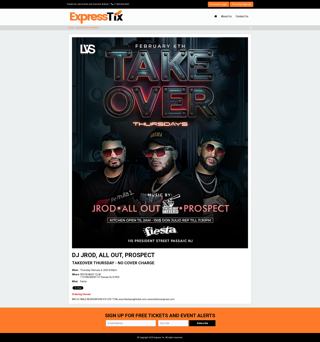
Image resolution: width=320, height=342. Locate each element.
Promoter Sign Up (241, 4)
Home (71, 28)
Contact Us (242, 16)
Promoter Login (218, 4)
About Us (226, 16)
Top (313, 325)
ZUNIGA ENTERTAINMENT (87, 28)
